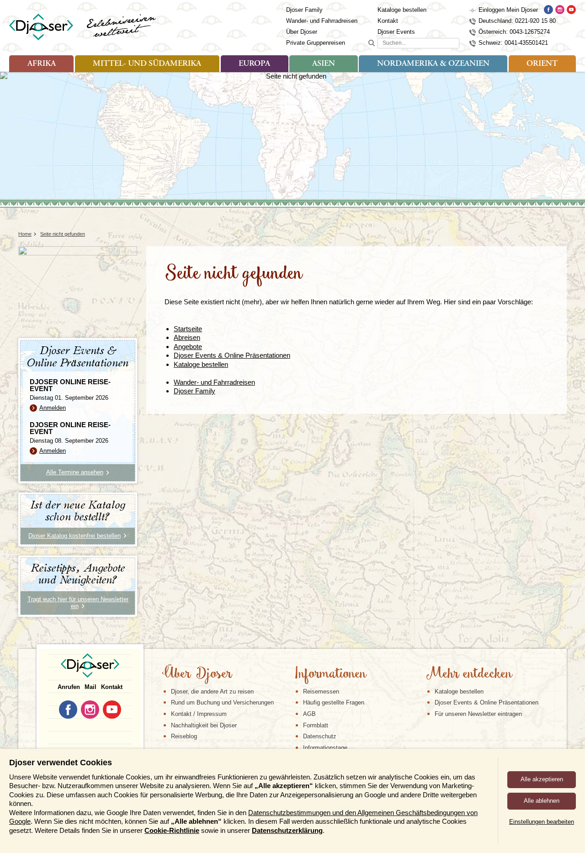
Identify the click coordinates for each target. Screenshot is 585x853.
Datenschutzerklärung (287, 830)
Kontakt (388, 20)
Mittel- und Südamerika (147, 64)
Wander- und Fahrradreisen (321, 20)
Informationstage (325, 747)
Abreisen (187, 337)
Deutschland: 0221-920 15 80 (517, 20)
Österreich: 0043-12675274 (514, 31)
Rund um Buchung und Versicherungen (222, 702)
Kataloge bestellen (402, 9)
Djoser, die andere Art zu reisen (212, 691)
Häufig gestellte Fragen (333, 702)
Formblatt (315, 725)
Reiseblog (184, 736)
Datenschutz (319, 736)
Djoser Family (304, 9)
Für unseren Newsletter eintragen (478, 713)
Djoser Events (396, 31)
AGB (309, 713)
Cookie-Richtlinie (171, 830)
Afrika (41, 64)
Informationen (330, 674)
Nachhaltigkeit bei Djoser (204, 725)
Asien (323, 64)
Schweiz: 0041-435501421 (513, 42)
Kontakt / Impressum (199, 713)
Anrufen (69, 686)
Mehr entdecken (468, 674)
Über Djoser (301, 31)
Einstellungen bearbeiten (541, 821)
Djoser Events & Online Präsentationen (232, 355)
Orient (542, 64)
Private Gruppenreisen (315, 42)
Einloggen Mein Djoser (508, 9)
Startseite (188, 329)
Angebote (188, 346)
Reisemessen (321, 691)
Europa (254, 64)
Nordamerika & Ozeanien (433, 64)
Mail (90, 686)
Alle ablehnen (541, 800)
